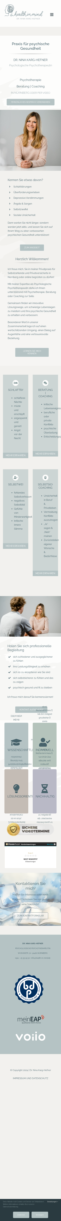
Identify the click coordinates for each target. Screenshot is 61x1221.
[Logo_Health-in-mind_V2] (23, 4)
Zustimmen (21, 1215)
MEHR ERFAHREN (15, 455)
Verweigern (40, 1215)
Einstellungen (52, 1202)
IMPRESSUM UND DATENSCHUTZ (30, 1078)
